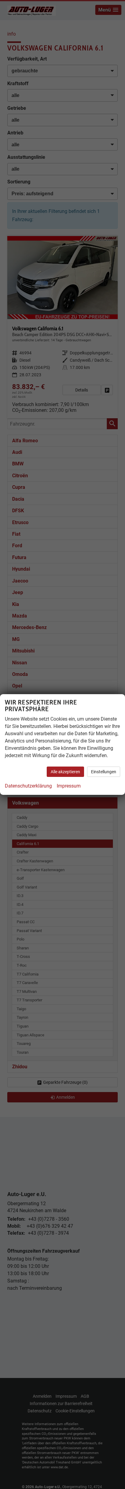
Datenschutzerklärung (28, 786)
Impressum (69, 786)
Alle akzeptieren (65, 771)
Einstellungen (103, 771)
